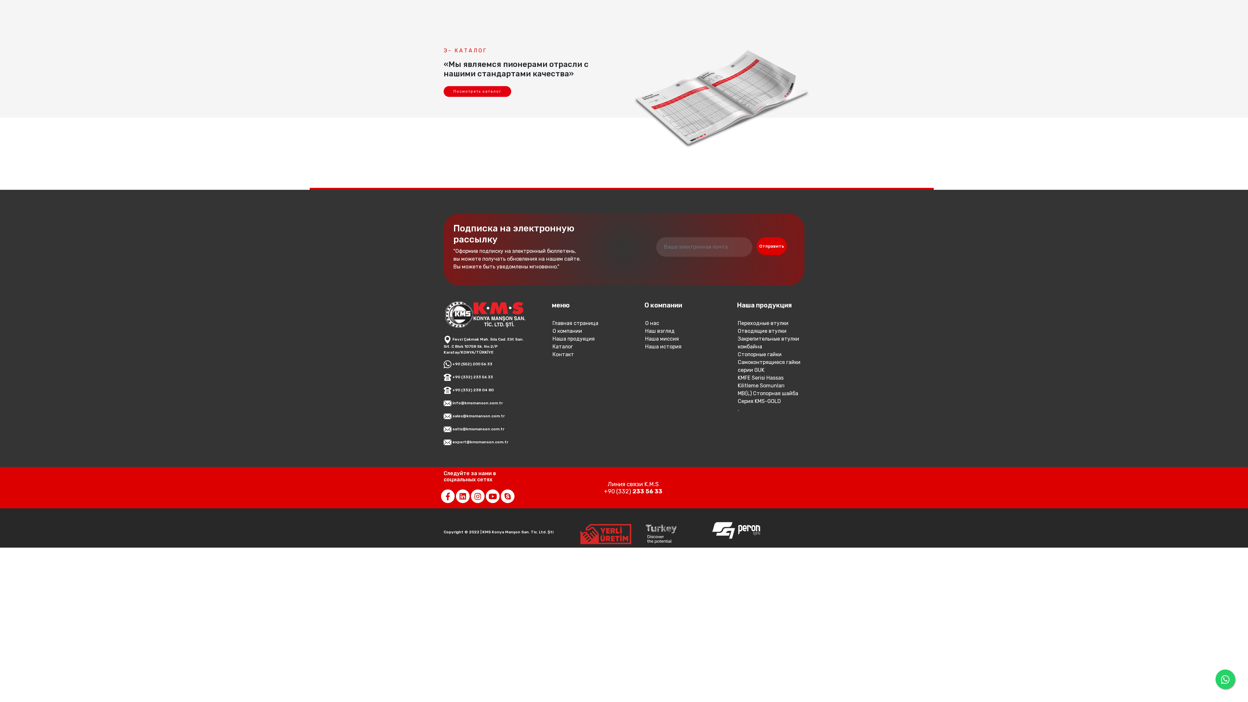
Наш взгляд (660, 331)
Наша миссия (662, 339)
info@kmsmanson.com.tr (477, 403)
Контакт (563, 354)
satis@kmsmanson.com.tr (477, 429)
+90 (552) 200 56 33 (471, 364)
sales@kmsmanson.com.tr (478, 416)
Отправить (771, 246)
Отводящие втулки (762, 331)
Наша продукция (573, 339)
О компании (567, 331)
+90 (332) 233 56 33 (472, 377)
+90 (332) (633, 491)
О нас (652, 323)
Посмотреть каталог (477, 91)
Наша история (663, 347)
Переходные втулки (763, 323)
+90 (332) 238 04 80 (472, 390)
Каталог (562, 347)
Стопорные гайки (760, 354)
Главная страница (575, 323)
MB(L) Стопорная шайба (768, 393)
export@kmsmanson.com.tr (479, 442)
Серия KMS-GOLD (759, 401)
